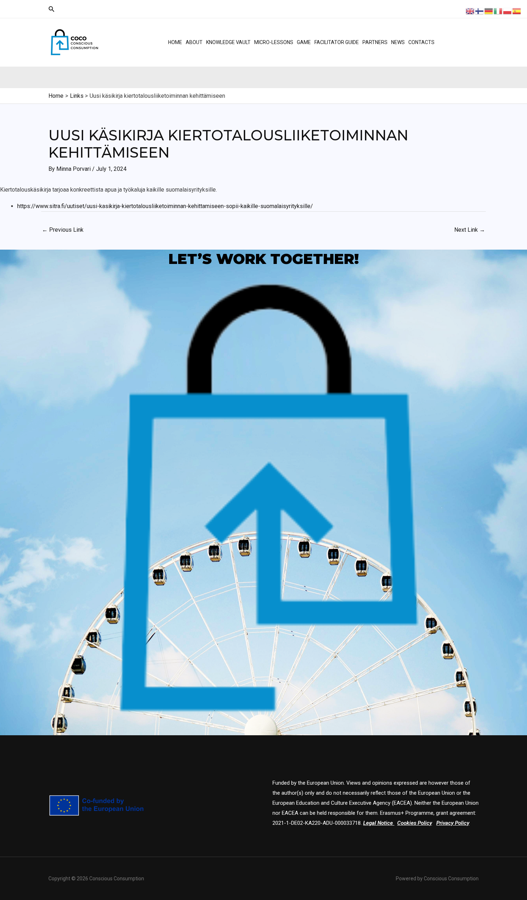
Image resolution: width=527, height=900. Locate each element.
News (398, 42)
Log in (458, 36)
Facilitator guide (336, 42)
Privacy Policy (452, 823)
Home (175, 42)
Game (304, 42)
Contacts (421, 42)
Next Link (469, 229)
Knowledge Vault (228, 42)
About (194, 42)
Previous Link (63, 229)
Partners (375, 42)
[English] (470, 10)
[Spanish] (517, 10)
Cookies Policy (414, 823)
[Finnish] (479, 10)
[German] (489, 10)
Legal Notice (378, 823)
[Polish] (507, 10)
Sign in (459, 48)
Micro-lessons (273, 42)
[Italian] (498, 10)
